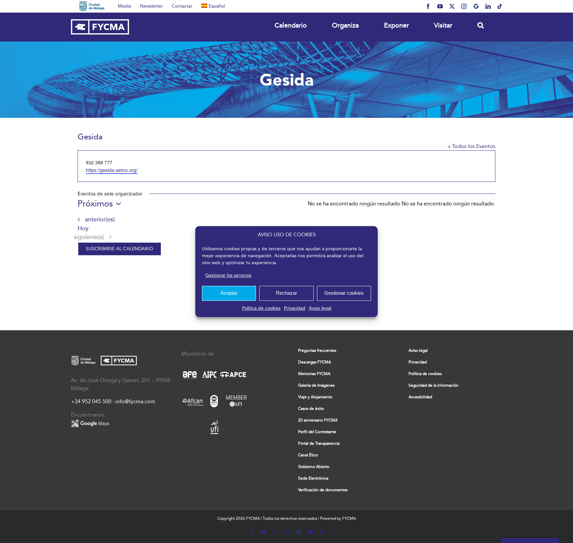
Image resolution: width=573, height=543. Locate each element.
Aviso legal (320, 308)
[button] (480, 25)
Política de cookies (261, 308)
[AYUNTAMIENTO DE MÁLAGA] (92, 6)
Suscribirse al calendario (119, 249)
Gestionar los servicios (228, 275)
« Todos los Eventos (471, 146)
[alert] (448, 204)
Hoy (83, 228)
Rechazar (286, 293)
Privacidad (294, 308)
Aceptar (229, 293)
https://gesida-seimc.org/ (112, 170)
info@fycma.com (135, 401)
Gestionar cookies (344, 293)
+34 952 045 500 (91, 401)
